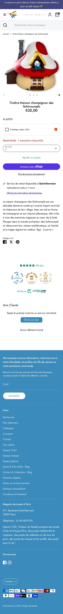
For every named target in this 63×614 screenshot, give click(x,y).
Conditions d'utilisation (15, 494)
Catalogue (8, 428)
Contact (7, 439)
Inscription (14, 396)
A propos (8, 433)
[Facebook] (4, 562)
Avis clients (8, 444)
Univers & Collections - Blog (17, 472)
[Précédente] (4, 95)
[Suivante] (59, 95)
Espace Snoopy (11, 455)
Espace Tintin (10, 450)
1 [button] (26, 95)
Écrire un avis (31, 319)
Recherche (8, 417)
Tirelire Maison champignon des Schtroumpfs (30, 34)
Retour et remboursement (16, 483)
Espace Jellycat (10, 461)
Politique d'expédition (14, 488)
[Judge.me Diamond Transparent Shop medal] (17, 278)
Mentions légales (12, 477)
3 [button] (33, 95)
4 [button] (37, 95)
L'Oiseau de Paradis (29, 605)
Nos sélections (10, 422)
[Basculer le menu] (3, 15)
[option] (31, 65)
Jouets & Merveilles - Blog (16, 466)
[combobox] (34, 25)
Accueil (6, 34)
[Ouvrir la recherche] (4, 25)
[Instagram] (9, 562)
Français (9, 581)
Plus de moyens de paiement (31, 174)
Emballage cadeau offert (19, 129)
